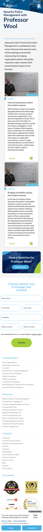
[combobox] (10, 327)
